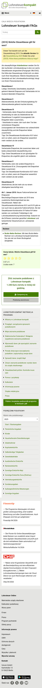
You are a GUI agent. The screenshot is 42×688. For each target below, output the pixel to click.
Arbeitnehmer (22, 65)
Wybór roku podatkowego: (13, 415)
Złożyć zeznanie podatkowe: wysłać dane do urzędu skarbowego (21, 364)
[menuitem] (32, 13)
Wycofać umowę (8, 656)
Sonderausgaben (11, 484)
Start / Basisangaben (13, 424)
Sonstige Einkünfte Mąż (14, 470)
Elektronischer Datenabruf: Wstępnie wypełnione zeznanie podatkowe (19, 337)
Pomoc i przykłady (12, 377)
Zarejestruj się (22, 295)
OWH (3, 638)
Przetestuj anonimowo (21, 300)
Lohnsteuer (31, 218)
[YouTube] (26, 683)
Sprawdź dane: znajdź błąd (15, 358)
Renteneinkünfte (11, 466)
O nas (4, 612)
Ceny (3, 649)
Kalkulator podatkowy (10, 604)
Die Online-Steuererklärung (17, 7)
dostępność (6, 645)
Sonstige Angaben (12, 493)
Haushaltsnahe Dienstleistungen (17, 438)
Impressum (6, 634)
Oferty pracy (6, 625)
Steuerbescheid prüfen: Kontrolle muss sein (19, 371)
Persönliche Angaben (13, 429)
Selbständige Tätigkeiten (14, 452)
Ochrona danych (8, 642)
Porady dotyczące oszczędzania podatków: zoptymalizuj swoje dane (18, 352)
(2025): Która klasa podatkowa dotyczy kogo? (20, 59)
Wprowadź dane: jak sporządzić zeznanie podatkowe (20, 344)
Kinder (7, 434)
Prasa (7, 396)
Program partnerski (9, 621)
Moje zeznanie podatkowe (15, 332)
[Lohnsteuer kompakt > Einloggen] (39, 13)
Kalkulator (9, 382)
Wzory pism (6, 608)
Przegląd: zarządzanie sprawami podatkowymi (17, 325)
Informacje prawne (12, 387)
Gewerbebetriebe (11, 457)
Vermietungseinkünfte (13, 480)
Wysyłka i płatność (9, 652)
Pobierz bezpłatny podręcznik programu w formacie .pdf (21, 402)
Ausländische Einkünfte (14, 461)
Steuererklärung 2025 (14, 56)
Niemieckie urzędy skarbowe (13, 600)
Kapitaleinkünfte (11, 447)
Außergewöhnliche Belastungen (17, 489)
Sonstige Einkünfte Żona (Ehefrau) (18, 475)
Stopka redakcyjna (12, 391)
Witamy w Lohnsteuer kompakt (17, 320)
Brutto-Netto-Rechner (13, 233)
